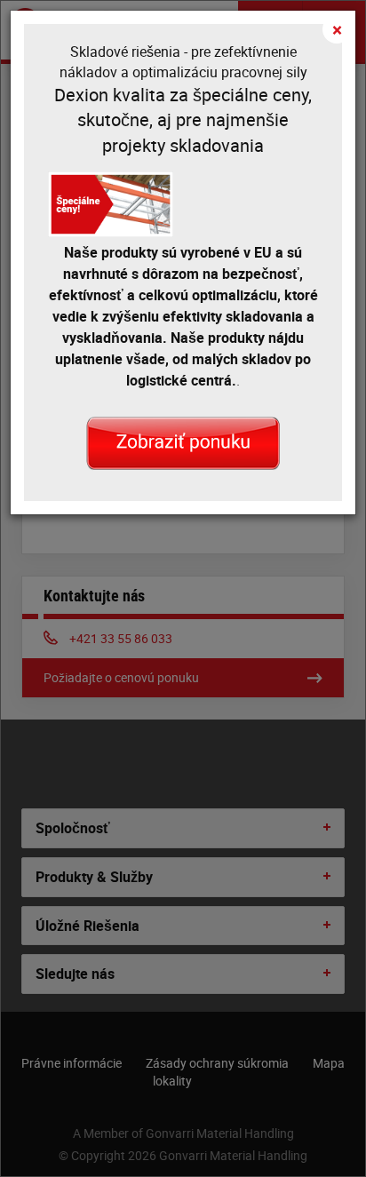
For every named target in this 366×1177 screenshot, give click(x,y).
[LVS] (183, 441)
